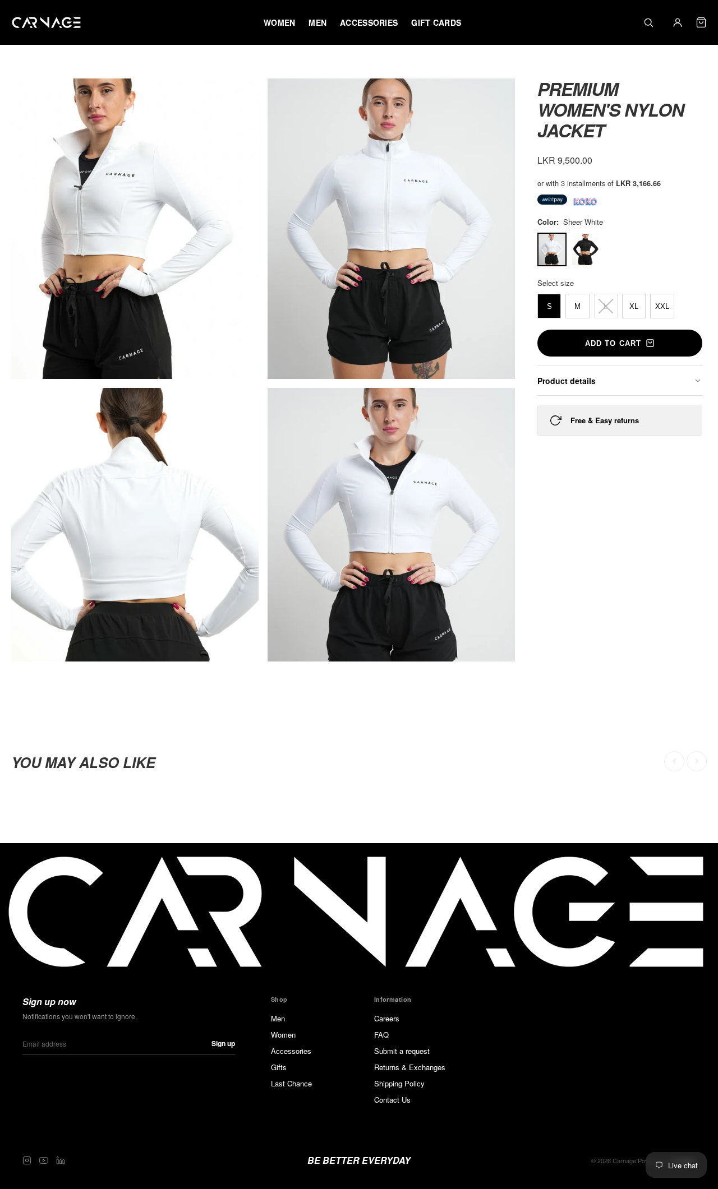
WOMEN (279, 22)
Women (283, 1034)
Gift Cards (436, 22)
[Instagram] (26, 1160)
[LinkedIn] (60, 1160)
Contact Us (392, 1099)
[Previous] (674, 761)
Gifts (279, 1067)
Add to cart (613, 343)
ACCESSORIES (369, 22)
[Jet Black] (585, 249)
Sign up (223, 1043)
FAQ (381, 1034)
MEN (317, 22)
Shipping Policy (399, 1083)
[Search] (648, 22)
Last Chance (291, 1083)
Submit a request (402, 1050)
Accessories (291, 1050)
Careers (386, 1018)
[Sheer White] (552, 249)
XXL (662, 306)
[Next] (697, 761)
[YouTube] (43, 1160)
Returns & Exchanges (409, 1067)
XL (633, 306)
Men (278, 1018)
